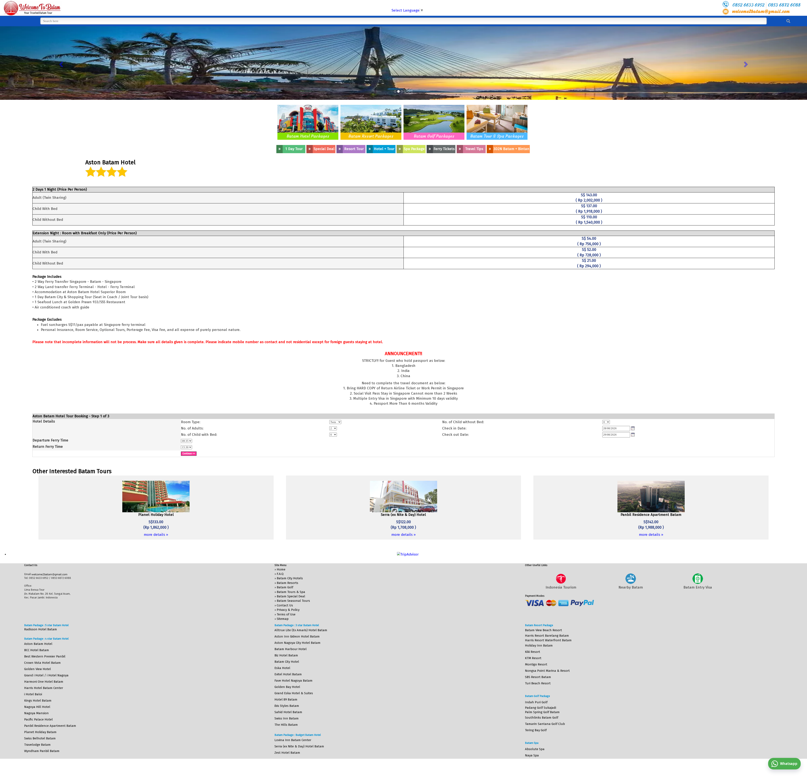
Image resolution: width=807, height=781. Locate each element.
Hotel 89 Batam (285, 699)
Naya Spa (532, 755)
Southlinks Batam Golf (541, 717)
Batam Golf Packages (434, 136)
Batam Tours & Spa (291, 592)
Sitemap (283, 619)
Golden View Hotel (37, 669)
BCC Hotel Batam (36, 650)
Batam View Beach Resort (543, 630)
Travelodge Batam (37, 745)
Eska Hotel (282, 668)
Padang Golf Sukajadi (540, 708)
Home (281, 569)
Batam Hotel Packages (308, 136)
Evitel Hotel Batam (288, 674)
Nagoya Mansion (36, 713)
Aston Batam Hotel (38, 644)
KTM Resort (533, 658)
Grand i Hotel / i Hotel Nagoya (46, 675)
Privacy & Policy (288, 610)
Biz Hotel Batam (286, 655)
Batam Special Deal (291, 596)
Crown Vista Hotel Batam (42, 663)
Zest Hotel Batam (287, 753)
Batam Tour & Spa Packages (497, 136)
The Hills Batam (286, 725)
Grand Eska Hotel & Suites (293, 693)
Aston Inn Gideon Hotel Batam (297, 636)
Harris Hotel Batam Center (43, 688)
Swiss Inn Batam (286, 718)
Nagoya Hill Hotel (37, 707)
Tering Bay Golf (536, 730)
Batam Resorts (287, 583)
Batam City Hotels (290, 578)
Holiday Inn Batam (539, 645)
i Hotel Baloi (33, 694)
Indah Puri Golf (536, 702)
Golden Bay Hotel (287, 687)
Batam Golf (285, 587)
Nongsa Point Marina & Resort (547, 671)
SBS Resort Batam (538, 677)
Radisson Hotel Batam (40, 629)
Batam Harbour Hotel (290, 649)
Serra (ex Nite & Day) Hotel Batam (299, 746)
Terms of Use (286, 614)
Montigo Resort (536, 664)
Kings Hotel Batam (37, 700)
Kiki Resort (532, 652)
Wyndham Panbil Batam (41, 751)
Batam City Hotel (286, 662)
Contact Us (285, 605)
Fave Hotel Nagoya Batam (293, 680)
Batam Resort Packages (370, 136)
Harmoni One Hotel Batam (43, 682)
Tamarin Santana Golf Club (545, 724)
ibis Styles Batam (286, 706)
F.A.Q (280, 574)
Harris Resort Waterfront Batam (548, 640)
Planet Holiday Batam (40, 732)
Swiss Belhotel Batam (40, 738)
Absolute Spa (535, 749)
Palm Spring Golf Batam (542, 712)
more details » (156, 534)
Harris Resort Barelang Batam (547, 635)
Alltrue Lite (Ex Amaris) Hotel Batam (300, 630)
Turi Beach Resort (538, 683)
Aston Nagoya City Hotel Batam (297, 643)
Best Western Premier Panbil (44, 656)
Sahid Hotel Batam (288, 712)
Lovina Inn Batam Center (292, 740)
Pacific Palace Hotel (38, 719)
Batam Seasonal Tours (293, 601)
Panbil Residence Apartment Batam (50, 726)
